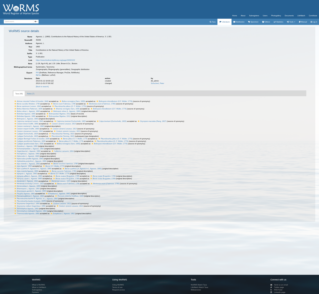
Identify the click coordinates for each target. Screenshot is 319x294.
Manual (304, 22)
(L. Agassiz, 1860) (67, 111)
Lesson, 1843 (29, 106)
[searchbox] (18, 21)
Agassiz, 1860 (30, 159)
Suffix (29, 53)
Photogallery (276, 16)
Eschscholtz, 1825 (71, 121)
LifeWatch (301, 16)
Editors (267, 22)
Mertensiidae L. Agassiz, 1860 (28, 186)
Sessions (28, 78)
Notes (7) (30, 94)
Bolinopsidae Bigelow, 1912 (59, 114)
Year (30, 47)
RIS (37, 73)
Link (30, 60)
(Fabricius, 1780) (102, 104)
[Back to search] (42, 87)
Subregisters (254, 16)
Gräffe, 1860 (27, 124)
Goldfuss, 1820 (70, 196)
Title (30, 50)
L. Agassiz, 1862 (59, 194)
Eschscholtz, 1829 (27, 134)
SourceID (28, 40)
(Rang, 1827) (153, 121)
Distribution (239, 22)
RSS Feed (278, 290)
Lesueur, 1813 (64, 124)
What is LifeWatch (39, 287)
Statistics (279, 22)
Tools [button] (291, 22)
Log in (314, 22)
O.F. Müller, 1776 (54, 166)
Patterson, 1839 (29, 109)
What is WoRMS (38, 285)
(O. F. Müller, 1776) (70, 106)
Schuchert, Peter (157, 83)
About (243, 16)
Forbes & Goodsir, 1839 (33, 139)
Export (29, 73)
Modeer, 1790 (28, 104)
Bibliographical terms (23, 67)
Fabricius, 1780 (64, 104)
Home (234, 16)
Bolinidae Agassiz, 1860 (26, 114)
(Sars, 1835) (73, 101)
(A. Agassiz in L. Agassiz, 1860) (83, 169)
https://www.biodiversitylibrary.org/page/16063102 (55, 60)
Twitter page (279, 287)
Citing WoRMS (118, 285)
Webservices (196, 290)
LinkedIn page (279, 292)
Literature (226, 22)
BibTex (38, 75)
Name (29, 37)
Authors (28, 43)
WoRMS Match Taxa (199, 285)
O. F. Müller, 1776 (75, 139)
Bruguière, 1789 (67, 176)
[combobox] (18, 21)
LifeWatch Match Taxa (199, 287)
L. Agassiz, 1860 (28, 111)
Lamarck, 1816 (64, 151)
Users (265, 16)
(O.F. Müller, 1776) (115, 101)
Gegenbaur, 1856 (28, 203)
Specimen (254, 22)
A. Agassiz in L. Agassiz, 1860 (34, 169)
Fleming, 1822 (62, 134)
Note (30, 64)
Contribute (313, 16)
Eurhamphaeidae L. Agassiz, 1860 (30, 149)
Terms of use (117, 287)
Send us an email (281, 285)
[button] (15, 101)
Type (30, 57)
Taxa (213, 22)
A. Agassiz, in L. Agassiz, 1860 (37, 198)
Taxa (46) (19, 94)
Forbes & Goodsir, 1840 (32, 101)
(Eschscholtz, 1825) (113, 121)
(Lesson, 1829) (31, 201)
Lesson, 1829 (61, 181)
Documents (289, 16)
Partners (35, 292)
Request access (118, 290)
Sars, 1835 (68, 109)
